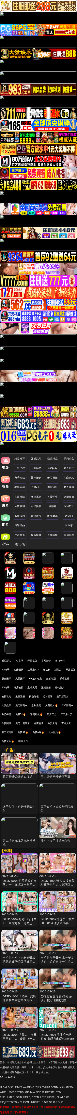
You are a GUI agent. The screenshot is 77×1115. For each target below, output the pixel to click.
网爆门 (69, 516)
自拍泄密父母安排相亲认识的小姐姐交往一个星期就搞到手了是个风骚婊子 (56, 961)
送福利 (46, 669)
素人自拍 (69, 468)
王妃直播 (46, 687)
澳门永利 (60, 660)
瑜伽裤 (52, 506)
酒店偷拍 (18, 687)
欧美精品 (52, 458)
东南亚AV (69, 477)
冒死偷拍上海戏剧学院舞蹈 (56, 808)
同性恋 (69, 525)
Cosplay (52, 468)
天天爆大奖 (67, 714)
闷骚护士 (69, 506)
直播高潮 (51, 678)
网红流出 (52, 487)
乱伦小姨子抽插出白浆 (55, 841)
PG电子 (6, 669)
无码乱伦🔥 (36, 714)
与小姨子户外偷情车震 (55, 776)
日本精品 (36, 468)
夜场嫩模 (34, 696)
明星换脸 (36, 506)
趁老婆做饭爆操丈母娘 (18, 776)
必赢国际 (6, 678)
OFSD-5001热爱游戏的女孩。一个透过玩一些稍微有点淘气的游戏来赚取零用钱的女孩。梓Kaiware (20, 886)
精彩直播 (64, 678)
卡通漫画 (19, 516)
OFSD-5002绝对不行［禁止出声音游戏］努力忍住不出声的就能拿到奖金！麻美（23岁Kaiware (20, 925)
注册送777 (33, 669)
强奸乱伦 (36, 458)
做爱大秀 (52, 723)
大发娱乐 (6, 705)
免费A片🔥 (38, 732)
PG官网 (19, 660)
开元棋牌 (32, 660)
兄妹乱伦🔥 (54, 732)
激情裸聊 (6, 714)
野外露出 (69, 487)
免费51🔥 (20, 714)
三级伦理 (19, 468)
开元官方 (51, 714)
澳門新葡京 (21, 705)
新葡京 (58, 669)
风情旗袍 (19, 506)
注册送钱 (18, 669)
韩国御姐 (36, 477)
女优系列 (36, 496)
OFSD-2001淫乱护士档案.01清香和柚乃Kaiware (57, 1036)
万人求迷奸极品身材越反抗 (19, 842)
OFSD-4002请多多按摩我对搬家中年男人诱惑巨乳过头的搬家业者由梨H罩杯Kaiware (57, 886)
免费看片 (39, 723)
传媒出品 (19, 525)
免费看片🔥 (51, 705)
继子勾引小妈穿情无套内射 (19, 808)
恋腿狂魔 (69, 496)
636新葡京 (67, 705)
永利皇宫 (36, 705)
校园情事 (36, 535)
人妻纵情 (52, 535)
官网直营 (46, 660)
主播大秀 (32, 687)
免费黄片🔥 (8, 741)
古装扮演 (19, 496)
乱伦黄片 (60, 687)
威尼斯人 (6, 660)
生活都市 (19, 535)
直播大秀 (66, 723)
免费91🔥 (23, 732)
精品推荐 (19, 458)
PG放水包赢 (35, 678)
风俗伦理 (69, 535)
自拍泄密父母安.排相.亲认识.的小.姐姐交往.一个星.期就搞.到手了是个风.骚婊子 (56, 1002)
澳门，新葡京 (22, 723)
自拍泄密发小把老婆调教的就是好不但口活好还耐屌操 (19, 961)
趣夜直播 (20, 696)
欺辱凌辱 (19, 487)
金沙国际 (6, 723)
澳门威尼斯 (8, 732)
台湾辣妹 (19, 477)
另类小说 (19, 544)
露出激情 (36, 516)
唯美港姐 (52, 477)
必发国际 (48, 696)
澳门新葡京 (62, 696)
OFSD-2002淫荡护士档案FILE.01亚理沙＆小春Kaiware (57, 923)
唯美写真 (52, 516)
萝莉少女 (69, 458)
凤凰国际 (20, 678)
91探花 (36, 487)
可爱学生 (52, 496)
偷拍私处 (6, 696)
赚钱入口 (23, 741)
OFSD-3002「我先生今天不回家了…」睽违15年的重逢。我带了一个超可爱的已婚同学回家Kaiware (20, 1040)
